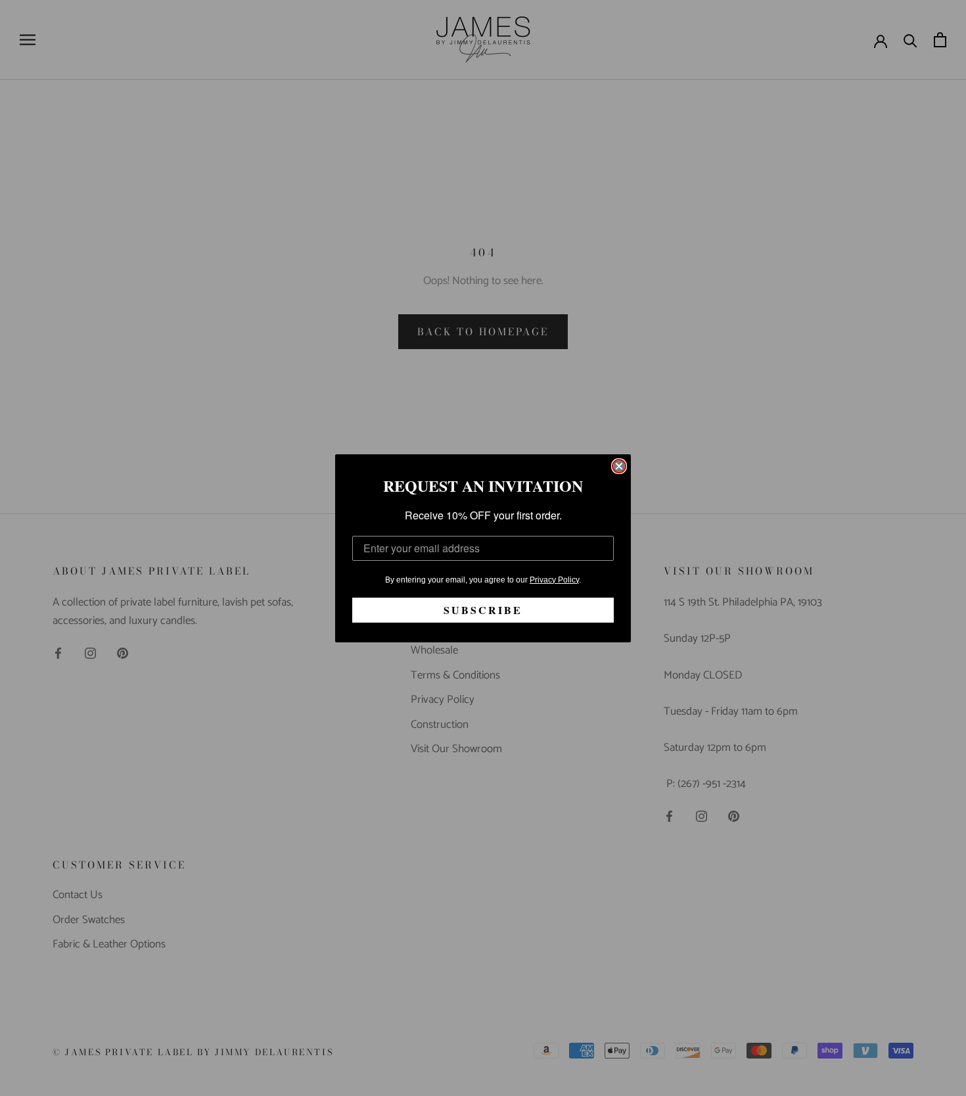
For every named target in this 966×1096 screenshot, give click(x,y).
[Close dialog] (619, 466)
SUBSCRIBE (483, 609)
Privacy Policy (554, 579)
